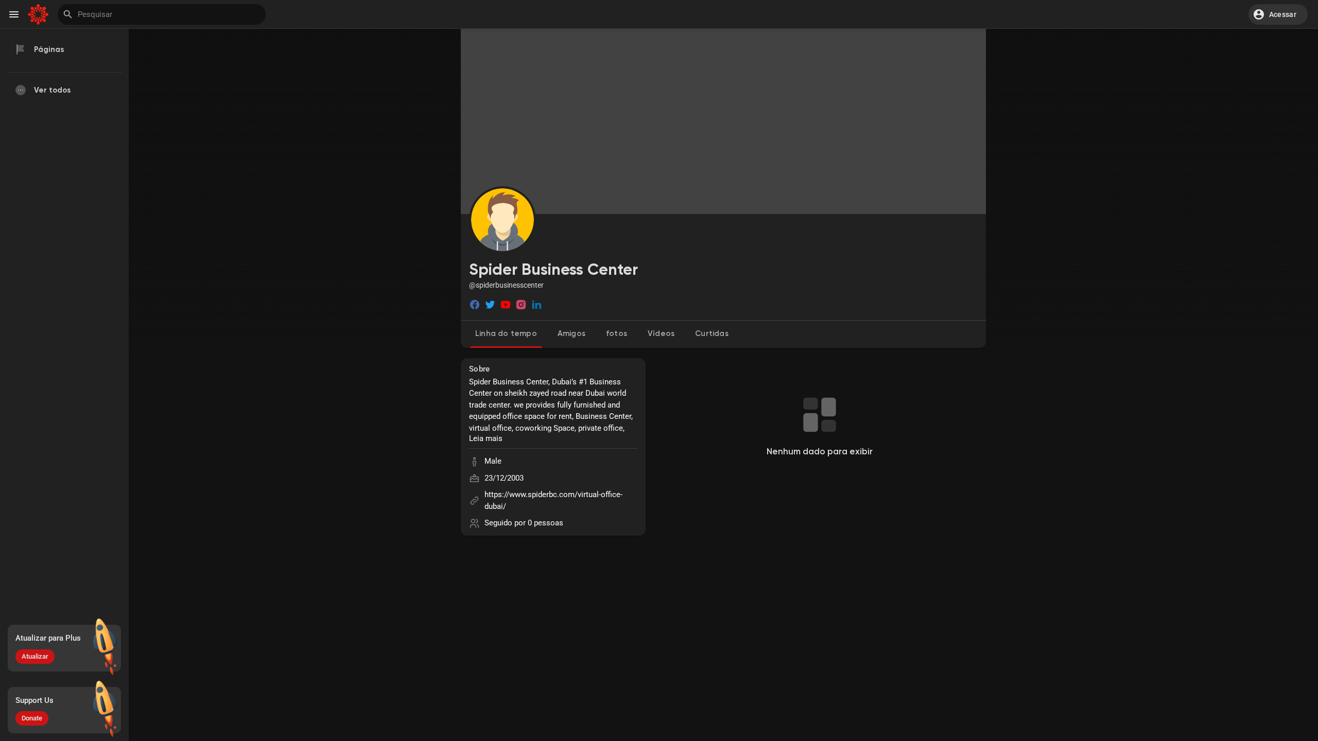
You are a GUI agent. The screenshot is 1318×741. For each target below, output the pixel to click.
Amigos (571, 334)
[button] (1278, 14)
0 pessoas (545, 522)
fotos (616, 334)
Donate (32, 718)
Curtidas (712, 334)
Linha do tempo (506, 334)
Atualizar (35, 656)
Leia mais (485, 438)
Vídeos (661, 334)
